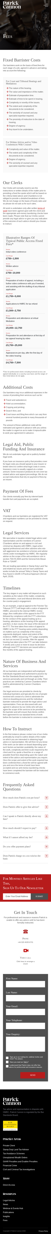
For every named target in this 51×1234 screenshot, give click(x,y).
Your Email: (12, 1006)
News (5, 1204)
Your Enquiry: (13, 1034)
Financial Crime (10, 1165)
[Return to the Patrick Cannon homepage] (12, 1106)
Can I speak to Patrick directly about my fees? (22, 817)
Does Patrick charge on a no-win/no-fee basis (21, 857)
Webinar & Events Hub (13, 1208)
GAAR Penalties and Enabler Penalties (20, 1161)
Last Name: (12, 992)
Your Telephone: (14, 1020)
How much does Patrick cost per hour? (21, 797)
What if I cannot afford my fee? (18, 837)
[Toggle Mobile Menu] (46, 5)
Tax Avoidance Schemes (14, 1153)
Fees (5, 1220)
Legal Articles (9, 1200)
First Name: (12, 978)
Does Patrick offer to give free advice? (21, 807)
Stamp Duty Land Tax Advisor (16, 1149)
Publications (8, 1212)
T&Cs (26, 1062)
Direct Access (9, 1185)
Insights (6, 1216)
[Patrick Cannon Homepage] (12, 5)
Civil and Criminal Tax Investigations (19, 1169)
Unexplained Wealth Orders (15, 1157)
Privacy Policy (43, 1231)
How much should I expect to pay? (19, 828)
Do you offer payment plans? (17, 846)
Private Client (9, 1146)
